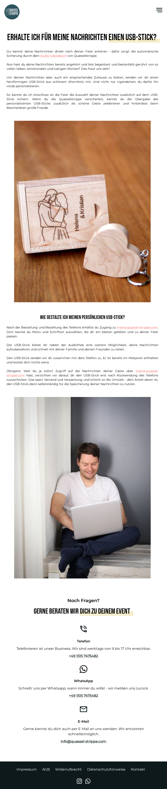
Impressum (27, 769)
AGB (46, 769)
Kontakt (138, 769)
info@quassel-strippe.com (83, 741)
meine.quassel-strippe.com (137, 327)
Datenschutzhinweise (106, 769)
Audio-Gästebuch (53, 56)
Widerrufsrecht (68, 769)
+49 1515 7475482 (83, 656)
